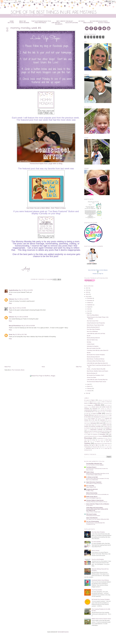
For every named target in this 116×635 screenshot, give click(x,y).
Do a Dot (95, 411)
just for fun (104, 421)
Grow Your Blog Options (93, 315)
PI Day (98, 432)
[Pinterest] (96, 29)
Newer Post (8, 366)
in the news (94, 420)
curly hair (102, 410)
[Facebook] (91, 29)
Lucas (101, 423)
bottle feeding (107, 405)
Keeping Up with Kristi (92, 489)
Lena (10, 308)
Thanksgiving (87, 446)
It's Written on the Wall (92, 477)
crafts (93, 410)
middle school (106, 424)
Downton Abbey (102, 411)
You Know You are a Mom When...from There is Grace (46, 208)
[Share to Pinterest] (60, 279)
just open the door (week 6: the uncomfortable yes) (97, 494)
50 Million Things (89, 490)
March (89, 386)
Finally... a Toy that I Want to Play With (96, 369)
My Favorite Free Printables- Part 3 (95, 375)
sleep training (100, 440)
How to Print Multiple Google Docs (93, 498)
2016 (87, 290)
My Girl (88, 335)
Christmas (86, 408)
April (88, 384)
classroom (94, 408)
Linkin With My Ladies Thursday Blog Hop (97, 379)
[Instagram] (109, 29)
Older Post (79, 366)
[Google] (100, 29)
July (88, 308)
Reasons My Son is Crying (95, 436)
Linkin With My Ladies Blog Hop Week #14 (97, 363)
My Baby (89, 342)
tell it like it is (96, 445)
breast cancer (95, 407)
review (105, 436)
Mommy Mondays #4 (92, 373)
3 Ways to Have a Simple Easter (93, 511)
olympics (86, 429)
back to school (97, 401)
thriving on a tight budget (106, 446)
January (89, 390)
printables (102, 434)
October (89, 302)
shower (93, 440)
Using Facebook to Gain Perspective (96, 323)
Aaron (93, 400)
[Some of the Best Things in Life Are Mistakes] (98, 272)
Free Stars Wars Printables (93, 329)
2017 (87, 288)
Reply (10, 294)
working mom (87, 450)
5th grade (86, 400)
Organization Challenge (96, 429)
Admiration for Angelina (92, 346)
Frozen (107, 415)
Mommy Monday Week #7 (93, 327)
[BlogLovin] (104, 29)
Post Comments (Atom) (18, 370)
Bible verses (93, 403)
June (88, 311)
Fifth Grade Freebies (91, 514)
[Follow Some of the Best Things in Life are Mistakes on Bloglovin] (89, 281)
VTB (101, 448)
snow (91, 441)
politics (89, 434)
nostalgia (107, 428)
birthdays (102, 403)
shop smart (87, 440)
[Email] (87, 29)
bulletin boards (106, 407)
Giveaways (96, 416)
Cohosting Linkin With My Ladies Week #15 (97, 350)
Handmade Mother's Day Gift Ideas (100, 580)
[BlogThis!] (55, 279)
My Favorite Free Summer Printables (96, 354)
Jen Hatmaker (92, 421)
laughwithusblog (13, 290)
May (88, 313)
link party (93, 423)
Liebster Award (90, 344)
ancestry (86, 401)
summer (107, 441)
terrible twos (107, 445)
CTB (98, 410)
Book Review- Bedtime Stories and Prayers (97, 371)
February (89, 388)
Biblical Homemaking (91, 493)
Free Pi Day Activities (97, 589)
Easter (94, 413)
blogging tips (90, 405)
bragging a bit (87, 407)
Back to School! (95, 550)
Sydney (87, 443)
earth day (88, 413)
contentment (87, 410)
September (90, 304)
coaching (102, 408)
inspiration (102, 420)
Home (43, 366)
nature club (93, 428)
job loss (98, 421)
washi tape (107, 448)
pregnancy (95, 434)
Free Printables (40, 22)
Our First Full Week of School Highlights (95, 464)
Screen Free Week (91, 377)
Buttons (11, 22)
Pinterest (104, 432)
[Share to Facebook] (58, 279)
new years (100, 428)
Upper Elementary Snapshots (93, 482)
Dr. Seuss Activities (96, 541)
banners (86, 403)
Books (97, 405)
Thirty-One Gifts (96, 446)
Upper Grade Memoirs (92, 517)
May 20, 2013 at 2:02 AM (19, 308)
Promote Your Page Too (98, 273)
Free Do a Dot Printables (98, 559)
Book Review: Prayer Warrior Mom (95, 325)
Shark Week (107, 438)
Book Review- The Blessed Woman (95, 358)
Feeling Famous (101, 415)
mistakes (86, 426)
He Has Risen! (89, 505)
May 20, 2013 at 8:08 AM (21, 316)
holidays (86, 420)
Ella (99, 413)
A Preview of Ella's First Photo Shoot (96, 361)
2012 (87, 393)
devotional (88, 411)
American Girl (107, 400)
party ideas (89, 431)
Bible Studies (88, 22)
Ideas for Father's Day (92, 339)
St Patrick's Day (99, 441)
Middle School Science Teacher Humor (101, 618)
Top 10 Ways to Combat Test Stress (94, 483)
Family (86, 415)
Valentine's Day (90, 448)
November (90, 300)
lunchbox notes (108, 423)
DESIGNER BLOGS (63, 632)
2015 (87, 292)
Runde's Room (90, 472)
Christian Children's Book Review (94, 500)
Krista (10, 334)
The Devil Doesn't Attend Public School (96, 381)
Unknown (11, 299)
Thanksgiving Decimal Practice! (93, 515)
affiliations (100, 400)
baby (91, 401)
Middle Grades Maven (91, 496)
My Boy (89, 352)
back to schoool (106, 401)
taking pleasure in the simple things (102, 443)
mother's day (107, 426)
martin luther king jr (90, 424)
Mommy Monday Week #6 (93, 337)
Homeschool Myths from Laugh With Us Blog (46, 163)
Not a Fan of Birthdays (92, 331)
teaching (86, 445)
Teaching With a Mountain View (94, 463)
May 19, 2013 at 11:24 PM (26, 290)
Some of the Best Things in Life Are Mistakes (98, 270)
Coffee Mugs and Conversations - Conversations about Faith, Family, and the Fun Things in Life (97, 509)
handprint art (100, 418)
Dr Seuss (109, 411)
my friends (86, 428)
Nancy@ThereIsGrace (15, 325)
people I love (101, 431)
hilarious (107, 418)
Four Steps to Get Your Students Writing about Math (97, 519)
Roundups (58, 24)
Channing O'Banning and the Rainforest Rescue (96, 501)
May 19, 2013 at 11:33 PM (21, 299)
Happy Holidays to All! (91, 487)
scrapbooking (100, 438)
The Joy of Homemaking (92, 521)
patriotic (95, 431)
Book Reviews (24, 22)
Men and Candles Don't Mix (94, 348)
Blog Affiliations (72, 22)
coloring (108, 408)
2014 (87, 294)
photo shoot (92, 432)
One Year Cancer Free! (92, 320)
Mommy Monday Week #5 (93, 356)
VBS (97, 448)
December (90, 298)
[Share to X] (57, 279)
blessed (106, 403)
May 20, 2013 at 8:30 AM (28, 325)
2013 (87, 296)
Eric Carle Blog (90, 485)
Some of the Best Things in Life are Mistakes (97, 504)
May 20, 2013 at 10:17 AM (20, 334)
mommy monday (96, 426)
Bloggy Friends (104, 22)
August (89, 306)
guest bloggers (91, 418)
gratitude (103, 416)
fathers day (93, 415)
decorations (108, 410)
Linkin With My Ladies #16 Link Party (96, 333)
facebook (108, 413)
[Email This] (53, 279)
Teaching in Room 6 (91, 467)
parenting (108, 429)
